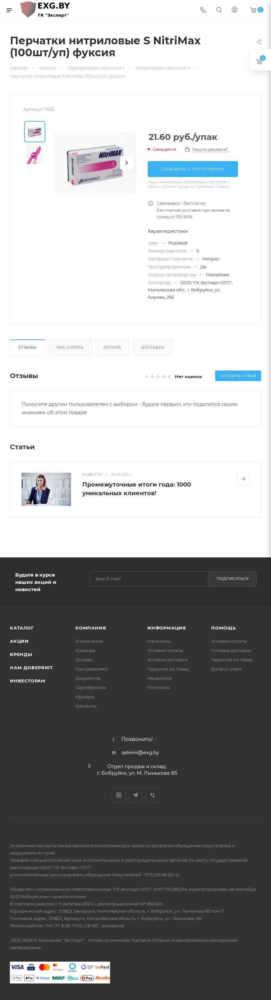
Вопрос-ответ (226, 669)
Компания (90, 627)
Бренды (21, 654)
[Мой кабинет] (235, 10)
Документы (87, 678)
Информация (166, 627)
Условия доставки (167, 659)
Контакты (86, 706)
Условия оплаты (165, 650)
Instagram (119, 795)
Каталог (22, 627)
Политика (158, 687)
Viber (152, 795)
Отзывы (27, 347)
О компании (89, 641)
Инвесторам (28, 680)
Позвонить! (137, 739)
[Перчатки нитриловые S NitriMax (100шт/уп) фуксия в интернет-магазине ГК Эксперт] (94, 162)
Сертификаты (90, 687)
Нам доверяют (31, 667)
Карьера (85, 696)
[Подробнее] (243, 479)
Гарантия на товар (168, 669)
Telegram (136, 795)
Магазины (159, 641)
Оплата (112, 347)
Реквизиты (159, 678)
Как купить (70, 347)
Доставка (152, 347)
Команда (85, 650)
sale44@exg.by (140, 752)
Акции (19, 641)
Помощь (223, 627)
